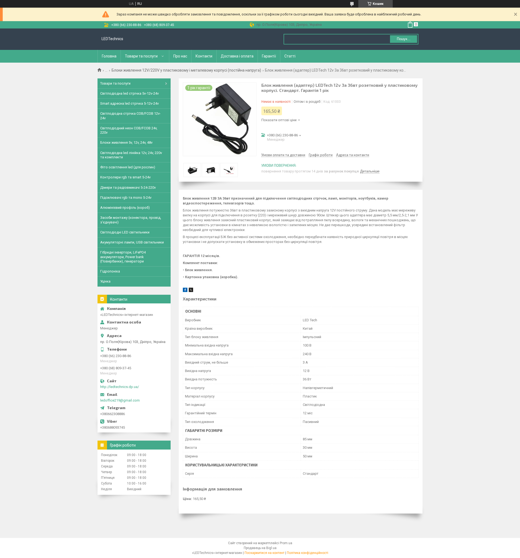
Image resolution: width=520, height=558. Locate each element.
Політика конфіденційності (307, 553)
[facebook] (185, 291)
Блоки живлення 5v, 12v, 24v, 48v (126, 142)
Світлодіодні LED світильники (125, 232)
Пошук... (404, 39)
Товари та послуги (141, 56)
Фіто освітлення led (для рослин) (127, 167)
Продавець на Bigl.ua (260, 548)
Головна (109, 56)
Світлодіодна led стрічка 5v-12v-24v (129, 93)
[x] (191, 291)
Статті (289, 56)
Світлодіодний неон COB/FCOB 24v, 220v (128, 130)
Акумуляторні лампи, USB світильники (132, 242)
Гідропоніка (110, 271)
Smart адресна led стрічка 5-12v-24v (129, 103)
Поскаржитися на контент (264, 553)
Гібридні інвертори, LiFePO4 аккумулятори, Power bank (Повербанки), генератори (123, 256)
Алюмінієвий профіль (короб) (125, 208)
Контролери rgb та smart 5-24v (125, 177)
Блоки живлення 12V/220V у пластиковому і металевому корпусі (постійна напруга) (186, 70)
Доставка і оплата (237, 56)
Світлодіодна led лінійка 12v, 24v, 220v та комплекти (131, 155)
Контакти (204, 56)
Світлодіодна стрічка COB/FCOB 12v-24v (130, 115)
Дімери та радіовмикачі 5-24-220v (128, 187)
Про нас (180, 56)
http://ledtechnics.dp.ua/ (119, 387)
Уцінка (105, 281)
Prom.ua (286, 543)
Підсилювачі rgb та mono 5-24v (125, 197)
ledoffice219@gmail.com (120, 400)
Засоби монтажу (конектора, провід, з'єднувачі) (130, 220)
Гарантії (269, 56)
